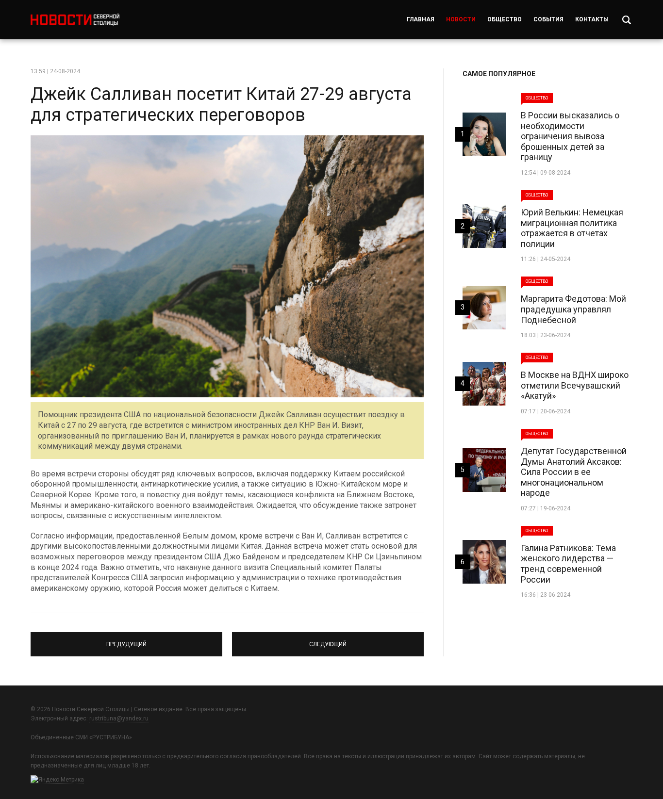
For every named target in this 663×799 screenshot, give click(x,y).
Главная (420, 19)
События (548, 19)
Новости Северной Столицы (75, 20)
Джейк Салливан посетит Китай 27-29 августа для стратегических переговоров (221, 104)
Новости (461, 19)
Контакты (592, 19)
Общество (504, 19)
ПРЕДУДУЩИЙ (126, 640)
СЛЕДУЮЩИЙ (328, 640)
